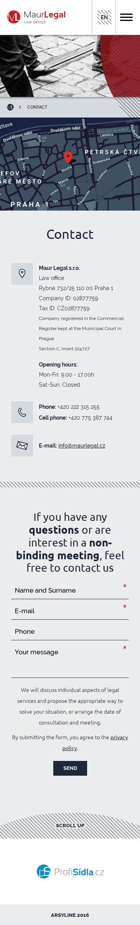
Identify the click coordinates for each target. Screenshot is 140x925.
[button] (127, 17)
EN (104, 17)
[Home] (13, 107)
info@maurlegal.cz (81, 446)
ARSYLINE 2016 (70, 915)
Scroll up (70, 825)
